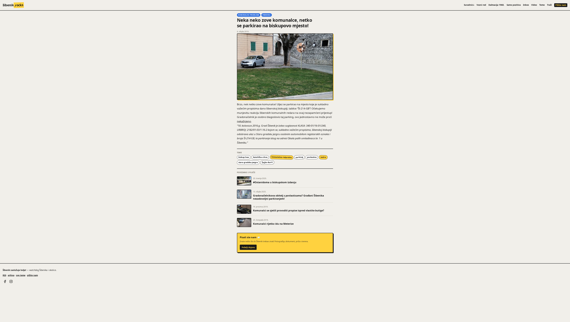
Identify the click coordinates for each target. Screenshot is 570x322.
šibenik (13, 5)
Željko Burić (267, 162)
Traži (549, 4)
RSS (4, 275)
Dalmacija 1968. (496, 4)
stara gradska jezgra (248, 162)
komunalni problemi (248, 15)
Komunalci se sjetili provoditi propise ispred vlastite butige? (288, 210)
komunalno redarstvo (281, 157)
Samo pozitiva (514, 4)
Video (534, 4)
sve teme (20, 275)
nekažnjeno (244, 121)
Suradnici (469, 4)
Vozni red (481, 4)
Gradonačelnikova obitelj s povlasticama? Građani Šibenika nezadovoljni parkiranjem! (288, 197)
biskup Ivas (243, 157)
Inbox (526, 4)
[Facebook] (5, 281)
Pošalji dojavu (248, 247)
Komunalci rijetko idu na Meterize (273, 223)
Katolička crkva (260, 157)
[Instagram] (11, 281)
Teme (542, 4)
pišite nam (32, 275)
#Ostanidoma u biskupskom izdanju (274, 182)
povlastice (312, 157)
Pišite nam (560, 5)
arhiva (11, 275)
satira (323, 157)
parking (267, 15)
